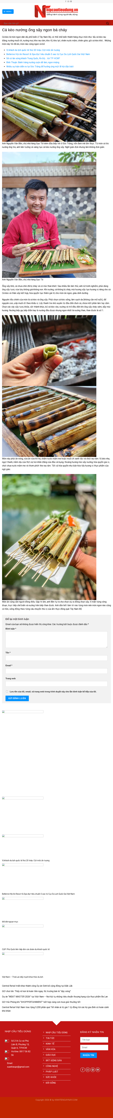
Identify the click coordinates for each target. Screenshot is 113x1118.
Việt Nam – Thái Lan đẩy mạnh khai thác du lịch (22, 977)
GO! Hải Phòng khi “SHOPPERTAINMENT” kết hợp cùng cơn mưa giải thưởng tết (41, 1002)
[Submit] (107, 23)
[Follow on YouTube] (97, 1069)
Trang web (11, 678)
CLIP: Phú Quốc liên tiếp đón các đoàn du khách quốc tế (25, 949)
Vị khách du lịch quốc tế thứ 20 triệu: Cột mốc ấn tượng (33, 50)
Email (9, 665)
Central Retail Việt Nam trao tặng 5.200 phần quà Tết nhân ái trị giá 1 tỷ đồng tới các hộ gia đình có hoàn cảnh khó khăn (55, 1009)
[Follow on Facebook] (66, 1)
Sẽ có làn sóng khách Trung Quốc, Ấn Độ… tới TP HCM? (33, 58)
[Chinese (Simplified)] (54, 1)
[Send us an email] (68, 1)
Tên (8, 653)
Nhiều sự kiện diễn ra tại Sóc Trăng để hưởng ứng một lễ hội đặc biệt (40, 66)
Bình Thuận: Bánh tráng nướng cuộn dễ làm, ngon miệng (32, 62)
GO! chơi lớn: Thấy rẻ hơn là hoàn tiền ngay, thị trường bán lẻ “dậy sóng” (36, 991)
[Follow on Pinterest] (71, 1)
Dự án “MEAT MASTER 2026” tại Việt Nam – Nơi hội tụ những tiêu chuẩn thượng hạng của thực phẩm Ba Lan (55, 996)
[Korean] (59, 1)
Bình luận (11, 629)
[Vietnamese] (62, 1)
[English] (56, 1)
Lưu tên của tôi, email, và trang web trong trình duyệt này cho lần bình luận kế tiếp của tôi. (53, 692)
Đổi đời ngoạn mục (10, 922)
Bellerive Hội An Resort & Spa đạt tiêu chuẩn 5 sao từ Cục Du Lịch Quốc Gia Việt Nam (48, 54)
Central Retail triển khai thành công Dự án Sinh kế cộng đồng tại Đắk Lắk (37, 986)
